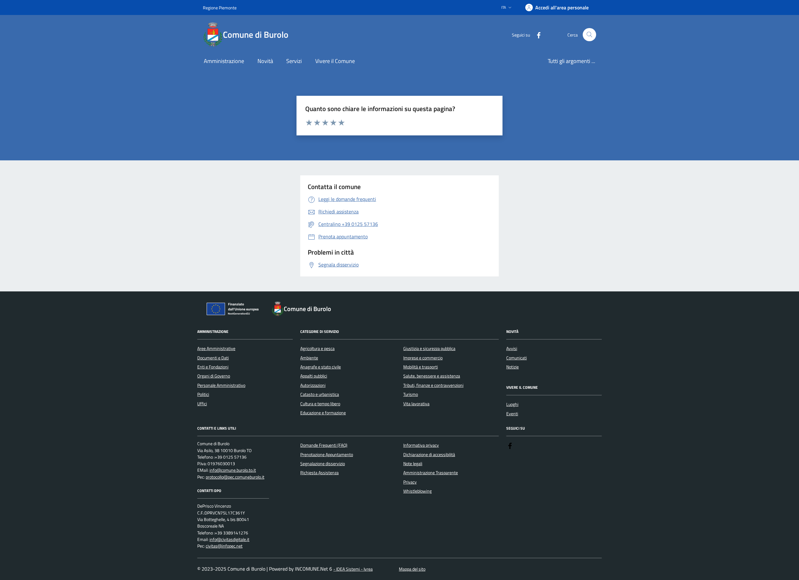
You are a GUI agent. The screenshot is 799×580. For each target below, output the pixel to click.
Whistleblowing (417, 491)
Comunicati (516, 357)
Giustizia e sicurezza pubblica (429, 348)
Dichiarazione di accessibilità (429, 454)
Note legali (412, 463)
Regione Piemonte (220, 7)
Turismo (410, 394)
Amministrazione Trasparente (430, 472)
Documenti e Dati (213, 357)
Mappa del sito (412, 569)
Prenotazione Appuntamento (326, 454)
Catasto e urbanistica (319, 394)
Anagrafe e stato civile (320, 366)
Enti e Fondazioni (212, 366)
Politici (203, 394)
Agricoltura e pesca (317, 348)
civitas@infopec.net (224, 546)
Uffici (202, 403)
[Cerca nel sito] (589, 34)
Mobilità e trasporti (420, 366)
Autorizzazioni (313, 385)
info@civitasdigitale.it (229, 539)
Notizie (512, 366)
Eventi (512, 413)
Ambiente (309, 357)
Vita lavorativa (416, 403)
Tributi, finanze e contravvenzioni (433, 385)
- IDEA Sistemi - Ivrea (353, 569)
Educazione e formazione (323, 412)
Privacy (410, 482)
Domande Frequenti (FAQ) (323, 445)
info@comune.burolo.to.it (232, 470)
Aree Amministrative (216, 348)
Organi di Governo (213, 376)
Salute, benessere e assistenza (431, 376)
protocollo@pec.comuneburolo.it (235, 477)
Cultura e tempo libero (320, 403)
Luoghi (512, 404)
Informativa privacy (421, 445)
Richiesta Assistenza (319, 472)
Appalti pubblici (313, 376)
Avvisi (511, 348)
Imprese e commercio (423, 357)
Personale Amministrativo (221, 385)
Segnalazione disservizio (322, 463)
